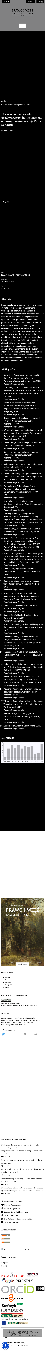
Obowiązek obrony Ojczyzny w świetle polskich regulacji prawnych (22, 1171)
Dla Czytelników (11, 1215)
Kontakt (5, 1349)
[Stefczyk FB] (15, 1321)
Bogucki (6, 202)
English (4, 1262)
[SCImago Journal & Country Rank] (17, 1249)
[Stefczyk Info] (12, 1305)
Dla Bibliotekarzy (11, 1222)
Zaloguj (40, 2)
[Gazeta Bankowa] (12, 1311)
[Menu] (22, 26)
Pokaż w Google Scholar (13, 384)
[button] (6, 1034)
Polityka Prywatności (13, 1208)
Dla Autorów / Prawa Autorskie (18, 1218)
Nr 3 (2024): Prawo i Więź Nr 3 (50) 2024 (15, 105)
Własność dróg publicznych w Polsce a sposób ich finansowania (21, 1180)
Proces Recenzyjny (12, 1205)
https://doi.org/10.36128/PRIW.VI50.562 (15, 275)
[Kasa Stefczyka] (12, 1316)
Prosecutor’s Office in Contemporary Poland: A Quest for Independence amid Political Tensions (22, 1189)
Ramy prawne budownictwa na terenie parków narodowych (21, 1161)
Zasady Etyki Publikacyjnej (16, 1211)
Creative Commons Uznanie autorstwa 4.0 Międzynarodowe (19, 1005)
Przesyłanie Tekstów (13, 1201)
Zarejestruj (30, 2)
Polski (4, 1266)
